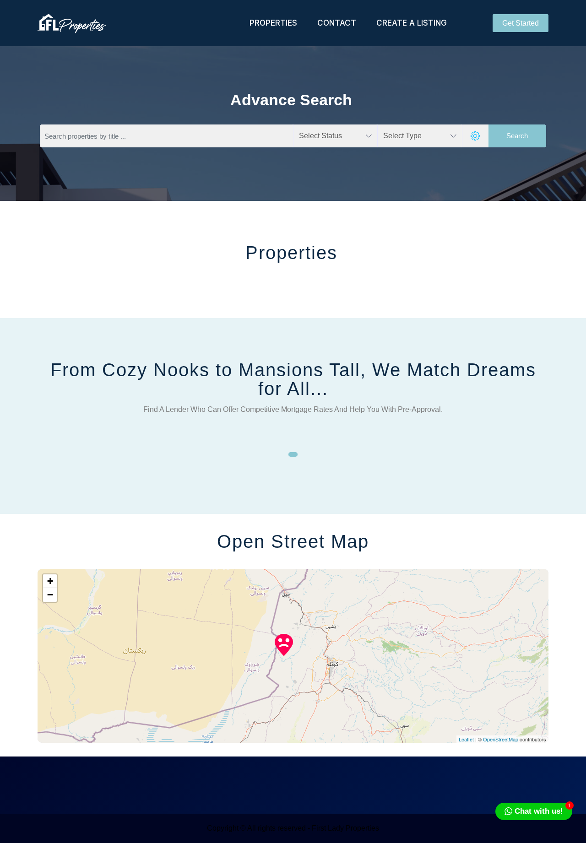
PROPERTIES (273, 22)
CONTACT (336, 22)
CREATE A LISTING (411, 22)
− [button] (50, 594)
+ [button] (50, 581)
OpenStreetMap (500, 739)
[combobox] (335, 135)
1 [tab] (293, 454)
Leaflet (466, 739)
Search (517, 136)
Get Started (520, 23)
